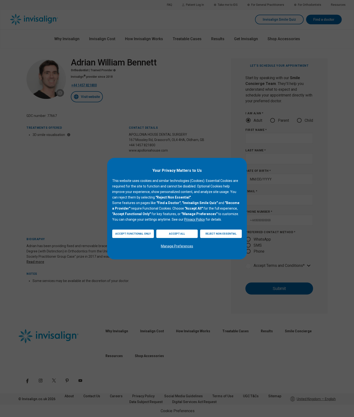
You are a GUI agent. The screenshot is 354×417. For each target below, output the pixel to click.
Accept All (177, 233)
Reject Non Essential (220, 233)
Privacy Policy (194, 219)
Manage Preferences (177, 246)
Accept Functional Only (133, 233)
